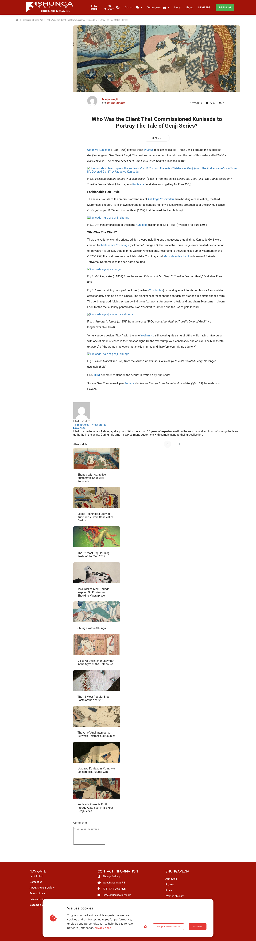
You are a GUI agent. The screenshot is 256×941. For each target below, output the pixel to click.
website (81, 428)
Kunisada (138, 184)
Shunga (129, 383)
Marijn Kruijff (110, 99)
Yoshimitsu (156, 290)
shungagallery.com (116, 103)
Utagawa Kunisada (99, 149)
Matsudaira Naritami (176, 256)
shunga (148, 149)
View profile (99, 424)
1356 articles (81, 424)
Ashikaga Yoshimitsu (161, 199)
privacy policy (103, 927)
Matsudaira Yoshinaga (115, 245)
